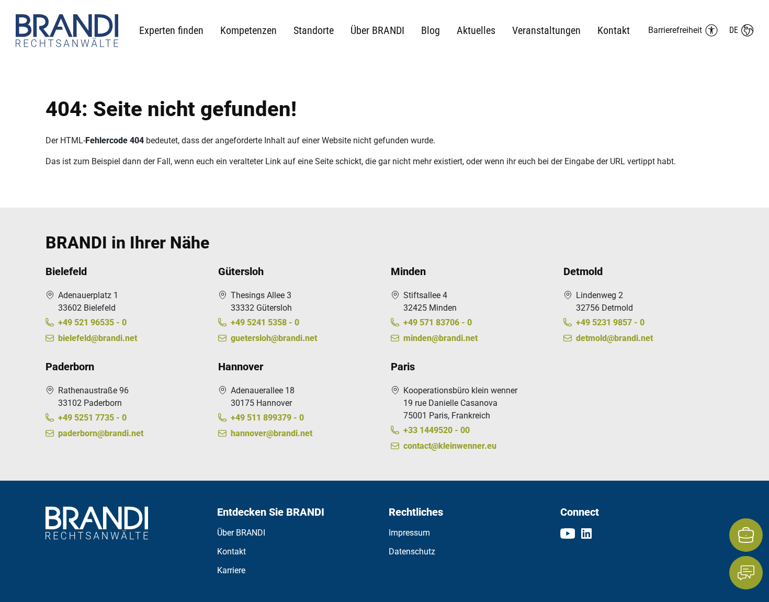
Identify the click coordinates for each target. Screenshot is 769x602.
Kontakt (613, 30)
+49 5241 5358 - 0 (265, 322)
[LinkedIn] (586, 533)
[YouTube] (567, 533)
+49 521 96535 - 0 (92, 322)
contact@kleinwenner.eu (449, 446)
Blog (430, 30)
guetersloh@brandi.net (274, 338)
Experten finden (171, 30)
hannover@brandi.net (271, 433)
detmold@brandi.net (614, 338)
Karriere (231, 570)
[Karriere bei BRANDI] (746, 535)
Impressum (409, 533)
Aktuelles (476, 30)
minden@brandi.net (440, 338)
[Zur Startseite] (77, 31)
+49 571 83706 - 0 (437, 322)
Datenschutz (412, 551)
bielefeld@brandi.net (97, 338)
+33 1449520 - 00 (436, 430)
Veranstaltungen (546, 30)
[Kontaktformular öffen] (746, 572)
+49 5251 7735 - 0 (92, 418)
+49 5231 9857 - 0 (610, 322)
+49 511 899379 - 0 (267, 418)
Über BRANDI (241, 533)
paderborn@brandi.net (100, 433)
